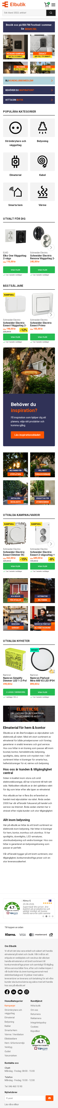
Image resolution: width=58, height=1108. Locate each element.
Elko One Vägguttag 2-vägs (14, 257)
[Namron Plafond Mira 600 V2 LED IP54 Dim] (42, 659)
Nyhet (34, 650)
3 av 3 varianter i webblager (41, 342)
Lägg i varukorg (16, 692)
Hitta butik (36, 1005)
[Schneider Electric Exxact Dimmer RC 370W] (15, 533)
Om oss (34, 1010)
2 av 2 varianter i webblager (14, 275)
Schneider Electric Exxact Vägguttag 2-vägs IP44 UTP (14, 325)
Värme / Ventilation (14, 1034)
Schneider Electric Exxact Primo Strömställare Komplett (41, 326)
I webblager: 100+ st (12, 697)
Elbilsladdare (11, 1038)
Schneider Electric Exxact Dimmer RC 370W (14, 555)
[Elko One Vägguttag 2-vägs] (15, 237)
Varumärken (11, 1055)
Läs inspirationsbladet (27, 434)
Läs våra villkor (12, 1104)
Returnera (36, 1014)
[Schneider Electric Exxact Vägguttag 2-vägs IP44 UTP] (15, 304)
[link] (29, 908)
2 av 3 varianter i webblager (14, 342)
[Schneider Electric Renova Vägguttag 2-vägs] (42, 237)
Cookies (34, 1027)
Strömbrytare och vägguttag (13, 1012)
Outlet (8, 1051)
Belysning (9, 1022)
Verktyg (8, 1047)
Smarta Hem (11, 1030)
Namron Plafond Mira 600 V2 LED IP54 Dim (42, 681)
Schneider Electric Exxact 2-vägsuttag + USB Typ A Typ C (42, 555)
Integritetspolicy (38, 1022)
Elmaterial (10, 1017)
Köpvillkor (35, 1031)
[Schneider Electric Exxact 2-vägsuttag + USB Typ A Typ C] (42, 533)
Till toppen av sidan (14, 927)
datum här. (31, 28)
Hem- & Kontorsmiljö (15, 1043)
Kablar (8, 1026)
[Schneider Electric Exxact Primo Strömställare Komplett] (42, 304)
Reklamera (36, 1018)
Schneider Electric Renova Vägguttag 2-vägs (42, 258)
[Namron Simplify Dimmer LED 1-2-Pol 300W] (15, 659)
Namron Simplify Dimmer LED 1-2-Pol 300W (15, 681)
